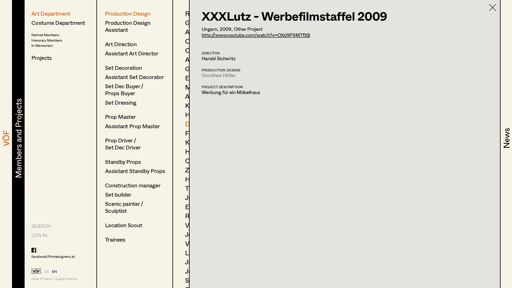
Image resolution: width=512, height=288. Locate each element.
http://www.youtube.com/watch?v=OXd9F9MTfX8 (256, 35)
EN (54, 271)
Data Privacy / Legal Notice (54, 278)
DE (46, 271)
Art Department (50, 13)
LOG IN (39, 235)
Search (41, 226)
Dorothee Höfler (219, 75)
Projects (41, 57)
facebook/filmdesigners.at (53, 256)
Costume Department (58, 22)
